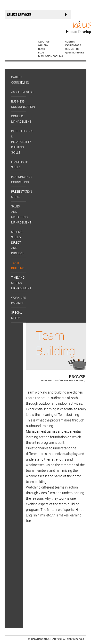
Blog (41, 52)
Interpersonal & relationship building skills (22, 141)
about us (44, 41)
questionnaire (74, 52)
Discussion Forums (50, 56)
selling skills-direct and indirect (17, 242)
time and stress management (21, 282)
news (41, 49)
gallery (43, 45)
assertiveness (22, 92)
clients (70, 41)
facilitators (73, 45)
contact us (72, 49)
